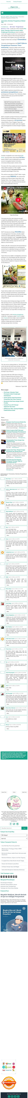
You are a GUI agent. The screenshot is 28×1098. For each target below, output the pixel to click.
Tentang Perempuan (17, 1)
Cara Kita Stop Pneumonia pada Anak (11, 845)
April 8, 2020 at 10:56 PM (13, 563)
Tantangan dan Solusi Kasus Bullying (9, 888)
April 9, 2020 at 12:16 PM (13, 662)
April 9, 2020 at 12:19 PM (20, 672)
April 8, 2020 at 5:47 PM (19, 552)
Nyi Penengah (9, 693)
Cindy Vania (8, 649)
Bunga (7, 724)
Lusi (7, 563)
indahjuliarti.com (10, 552)
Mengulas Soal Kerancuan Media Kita (16, 422)
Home (14, 792)
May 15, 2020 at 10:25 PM (15, 724)
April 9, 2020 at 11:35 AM (17, 649)
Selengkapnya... (23, 427)
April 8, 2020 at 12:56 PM (18, 502)
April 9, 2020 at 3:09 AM (20, 638)
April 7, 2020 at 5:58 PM (16, 478)
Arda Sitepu (8, 603)
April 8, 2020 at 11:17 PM (17, 588)
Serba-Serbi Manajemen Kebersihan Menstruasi (13, 869)
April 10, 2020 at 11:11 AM (14, 717)
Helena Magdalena (10, 615)
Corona (5, 317)
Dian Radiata (9, 626)
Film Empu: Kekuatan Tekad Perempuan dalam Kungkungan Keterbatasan (13, 30)
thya (7, 527)
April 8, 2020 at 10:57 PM (14, 577)
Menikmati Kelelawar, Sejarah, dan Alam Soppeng (13, 857)
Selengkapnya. (14, 821)
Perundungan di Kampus (6, 882)
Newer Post (4, 792)
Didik (7, 577)
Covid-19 (19, 316)
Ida (6, 662)
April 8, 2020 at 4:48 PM (13, 527)
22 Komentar (10, 24)
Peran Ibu (8, 1)
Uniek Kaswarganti (10, 672)
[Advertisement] (14, 775)
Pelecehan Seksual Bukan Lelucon (9, 884)
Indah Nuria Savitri (10, 638)
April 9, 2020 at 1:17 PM (18, 693)
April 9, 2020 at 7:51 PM (21, 707)
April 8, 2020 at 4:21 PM (18, 511)
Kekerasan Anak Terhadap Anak (8, 886)
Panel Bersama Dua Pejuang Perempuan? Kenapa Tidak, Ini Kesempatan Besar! (14, 461)
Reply (8, 485)
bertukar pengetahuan (18, 314)
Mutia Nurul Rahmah (10, 707)
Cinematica (4, 27)
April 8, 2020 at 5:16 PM (14, 539)
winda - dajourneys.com (11, 489)
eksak (7, 685)
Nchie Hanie (8, 588)
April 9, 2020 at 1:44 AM (17, 626)
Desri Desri (8, 478)
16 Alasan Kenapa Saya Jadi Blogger (10, 866)
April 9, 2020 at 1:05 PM (14, 685)
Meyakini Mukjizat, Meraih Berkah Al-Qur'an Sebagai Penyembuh (13, 895)
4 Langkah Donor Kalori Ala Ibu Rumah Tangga (13, 860)
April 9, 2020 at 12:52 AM (17, 603)
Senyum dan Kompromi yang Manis (10, 863)
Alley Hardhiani (9, 511)
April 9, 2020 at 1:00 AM (20, 615)
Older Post (24, 792)
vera (7, 717)
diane (7, 539)
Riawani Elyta (9, 502)
